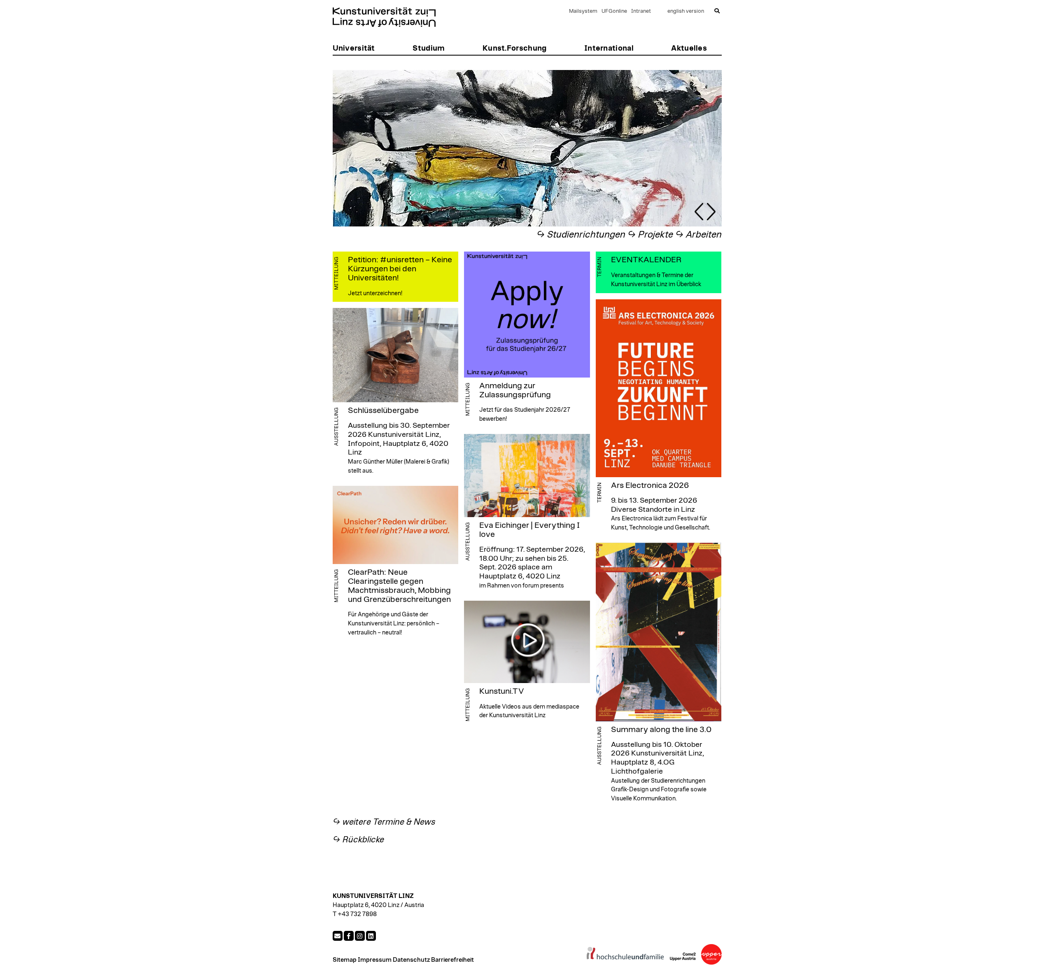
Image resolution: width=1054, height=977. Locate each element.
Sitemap (345, 960)
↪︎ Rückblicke (358, 839)
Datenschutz (411, 960)
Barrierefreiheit (452, 960)
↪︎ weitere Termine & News (384, 822)
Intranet (641, 11)
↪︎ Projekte (650, 235)
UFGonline (614, 11)
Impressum (375, 960)
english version (685, 11)
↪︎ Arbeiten (698, 235)
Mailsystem (583, 11)
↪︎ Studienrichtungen (580, 235)
